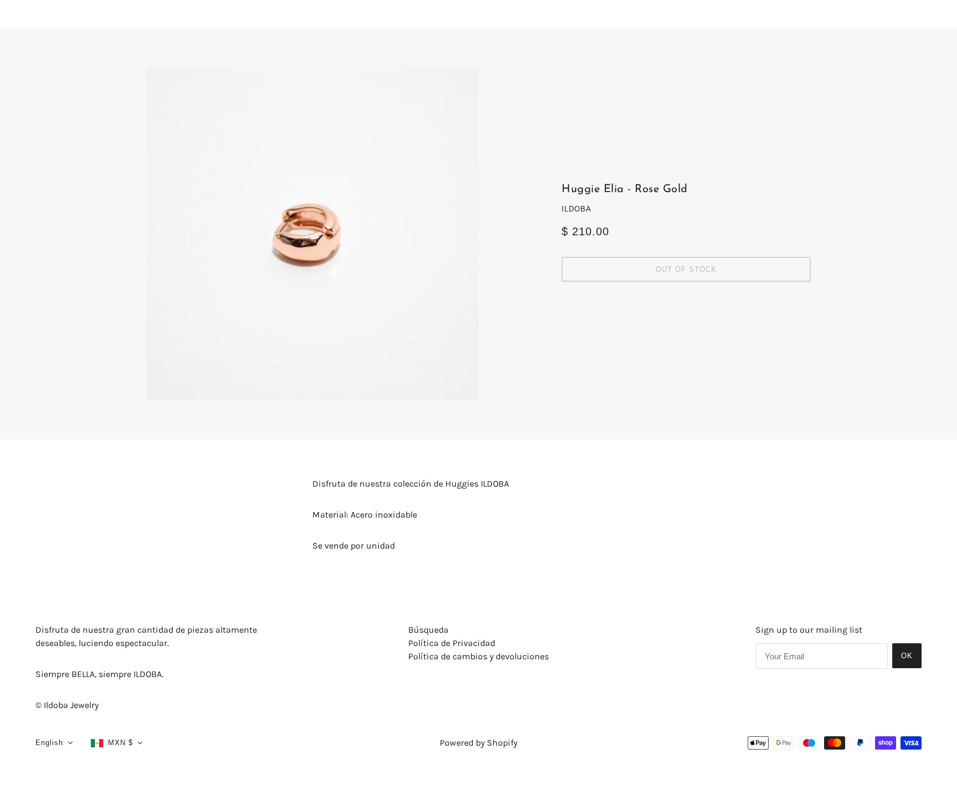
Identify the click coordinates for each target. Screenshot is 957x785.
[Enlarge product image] (312, 234)
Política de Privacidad (451, 643)
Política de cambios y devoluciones (478, 656)
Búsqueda (428, 629)
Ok (907, 656)
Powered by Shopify (478, 742)
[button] (54, 743)
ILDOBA (576, 209)
